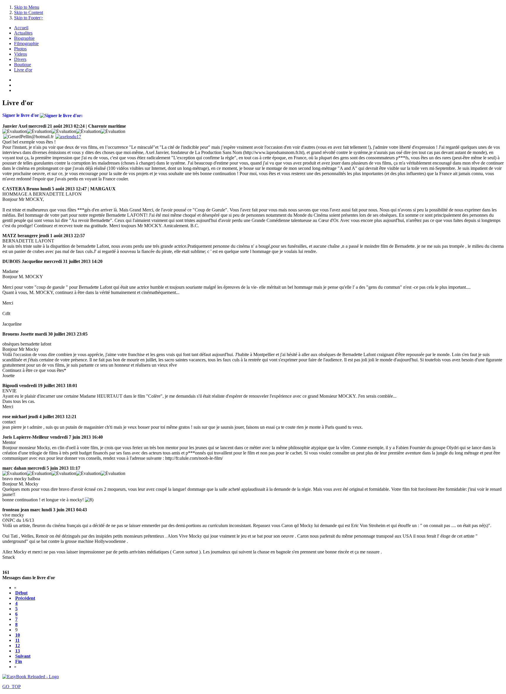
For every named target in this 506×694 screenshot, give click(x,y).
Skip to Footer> (28, 17)
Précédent (25, 598)
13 (17, 650)
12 (17, 645)
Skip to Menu (26, 7)
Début (21, 592)
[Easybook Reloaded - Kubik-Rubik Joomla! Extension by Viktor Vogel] (30, 676)
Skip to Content (28, 12)
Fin (18, 661)
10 (17, 635)
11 (17, 640)
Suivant (22, 656)
